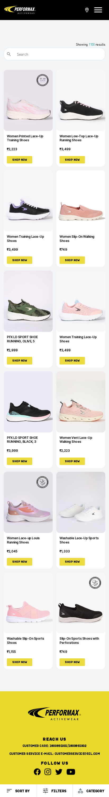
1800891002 (78, 745)
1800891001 (58, 745)
